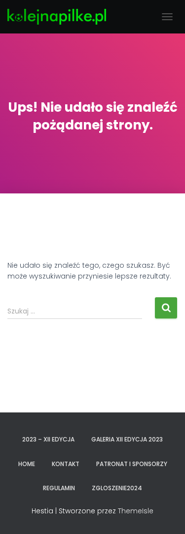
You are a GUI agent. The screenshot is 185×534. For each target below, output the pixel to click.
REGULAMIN (59, 488)
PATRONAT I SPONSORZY (131, 464)
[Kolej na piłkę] (60, 17)
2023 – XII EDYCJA (48, 439)
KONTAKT (65, 464)
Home (26, 464)
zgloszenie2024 (117, 488)
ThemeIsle (135, 511)
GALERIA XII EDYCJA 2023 (127, 439)
